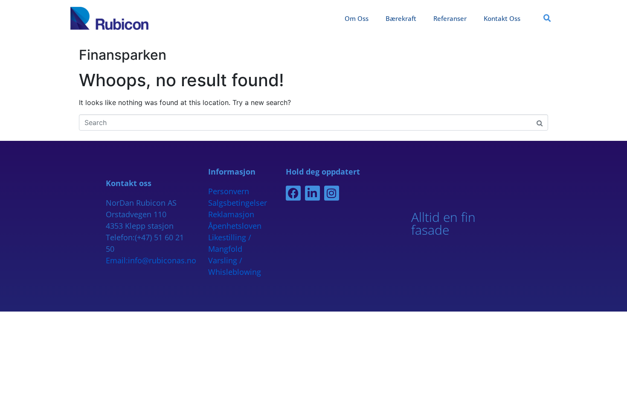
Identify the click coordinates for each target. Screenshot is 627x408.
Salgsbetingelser (237, 203)
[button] (547, 18)
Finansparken (122, 55)
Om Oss (357, 18)
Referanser (450, 18)
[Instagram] (331, 193)
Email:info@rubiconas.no (151, 260)
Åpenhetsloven (234, 226)
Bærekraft (401, 18)
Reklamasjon (231, 214)
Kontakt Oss (502, 18)
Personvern (228, 191)
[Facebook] (293, 193)
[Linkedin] (312, 193)
